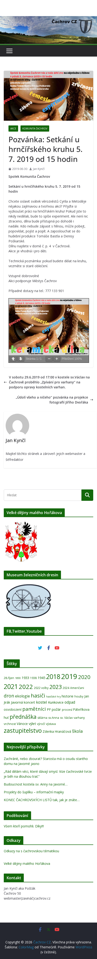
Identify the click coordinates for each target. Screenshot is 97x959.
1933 (25, 677)
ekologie (22, 696)
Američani (77, 688)
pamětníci (34, 709)
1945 (41, 677)
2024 (66, 688)
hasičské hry (53, 696)
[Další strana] (20, 359)
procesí (67, 710)
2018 (53, 676)
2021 (11, 686)
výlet (32, 723)
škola (77, 731)
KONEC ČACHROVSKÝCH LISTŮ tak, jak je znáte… (42, 800)
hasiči (38, 695)
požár (56, 709)
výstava (51, 724)
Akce (13, 128)
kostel (41, 702)
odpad (70, 702)
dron (9, 696)
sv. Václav (66, 718)
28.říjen (9, 678)
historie (67, 696)
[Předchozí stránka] (13, 359)
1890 (18, 678)
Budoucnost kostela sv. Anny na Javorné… (36, 784)
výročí (41, 724)
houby (78, 696)
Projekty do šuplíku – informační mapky (34, 792)
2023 (55, 687)
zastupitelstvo (23, 730)
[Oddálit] (49, 359)
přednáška (23, 716)
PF (49, 709)
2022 (26, 686)
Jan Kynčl (38, 169)
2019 (69, 676)
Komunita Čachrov (34, 128)
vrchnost (10, 724)
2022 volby (41, 688)
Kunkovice (56, 702)
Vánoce (22, 723)
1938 (33, 678)
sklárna (42, 718)
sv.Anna (53, 718)
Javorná (17, 702)
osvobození (12, 709)
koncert (29, 702)
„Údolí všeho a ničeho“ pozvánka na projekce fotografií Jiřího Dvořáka (52, 399)
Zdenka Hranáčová (57, 731)
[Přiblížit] (56, 359)
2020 (84, 677)
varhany (79, 718)
